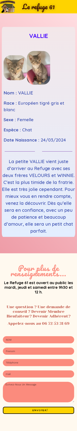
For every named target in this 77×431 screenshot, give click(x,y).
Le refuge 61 (38, 6)
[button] (7, 68)
